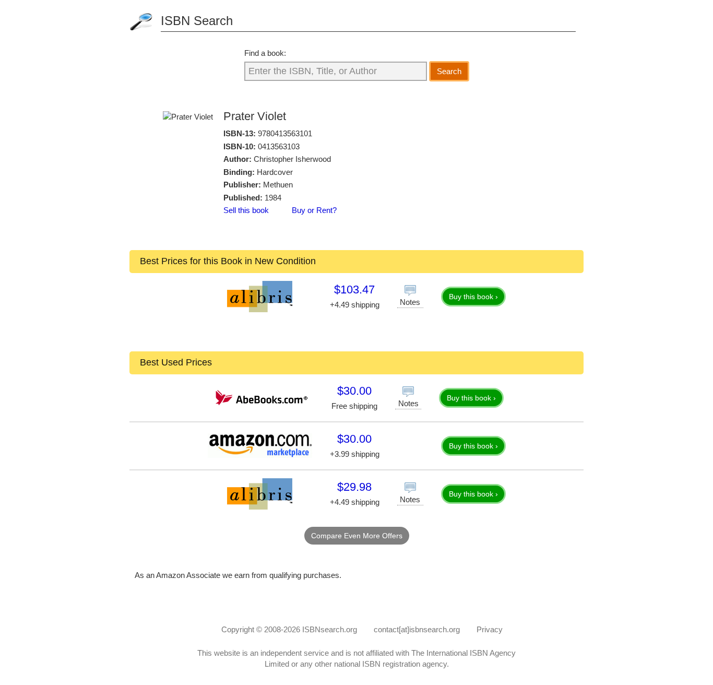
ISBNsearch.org (329, 629)
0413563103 (279, 146)
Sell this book (246, 210)
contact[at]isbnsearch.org (417, 629)
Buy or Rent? (314, 210)
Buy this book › (473, 296)
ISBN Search (197, 21)
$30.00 (354, 390)
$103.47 (354, 289)
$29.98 (354, 486)
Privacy (490, 629)
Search (449, 71)
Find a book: (265, 53)
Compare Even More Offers (356, 536)
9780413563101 (285, 133)
